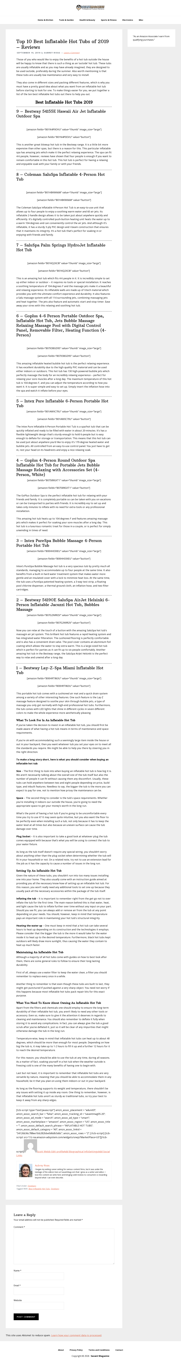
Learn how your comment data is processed (76, 1335)
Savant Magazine (100, 1356)
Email (17, 1285)
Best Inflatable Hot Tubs (39, 1188)
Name (17, 1270)
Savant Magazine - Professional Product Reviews (90, 8)
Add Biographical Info (76, 1151)
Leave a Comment (72, 52)
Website (18, 1300)
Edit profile (57, 1151)
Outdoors (32, 1186)
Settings (93, 1151)
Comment (19, 1227)
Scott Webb (44, 1151)
